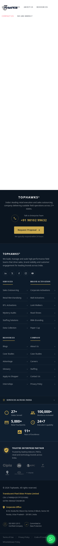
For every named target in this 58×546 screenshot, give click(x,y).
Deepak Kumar (27, 183)
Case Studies (8, 354)
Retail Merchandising (12, 298)
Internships (8, 384)
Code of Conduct (41, 537)
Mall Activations (37, 298)
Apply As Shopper (10, 376)
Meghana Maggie (28, 127)
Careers (34, 361)
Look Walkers (36, 305)
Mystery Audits (9, 313)
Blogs (5, 346)
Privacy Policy (36, 384)
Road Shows (35, 313)
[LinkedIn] (5, 273)
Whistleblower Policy (11, 542)
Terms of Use (8, 537)
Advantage (8, 361)
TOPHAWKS (29, 197)
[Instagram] (25, 273)
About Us (34, 346)
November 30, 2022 (10, 127)
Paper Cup (35, 328)
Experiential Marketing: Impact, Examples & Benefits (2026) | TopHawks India (26, 121)
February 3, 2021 (10, 68)
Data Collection (9, 328)
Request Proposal (27, 230)
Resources (42, 7)
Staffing (33, 369)
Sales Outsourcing (11, 290)
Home (4, 7)
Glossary (6, 369)
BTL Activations (9, 305)
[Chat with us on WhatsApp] (51, 539)
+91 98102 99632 (34, 220)
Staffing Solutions (10, 320)
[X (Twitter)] (12, 273)
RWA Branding (36, 320)
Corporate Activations (40, 290)
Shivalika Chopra (27, 68)
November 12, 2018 (10, 183)
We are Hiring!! (25, 16)
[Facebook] (19, 273)
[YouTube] (32, 273)
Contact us (8, 16)
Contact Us (35, 376)
